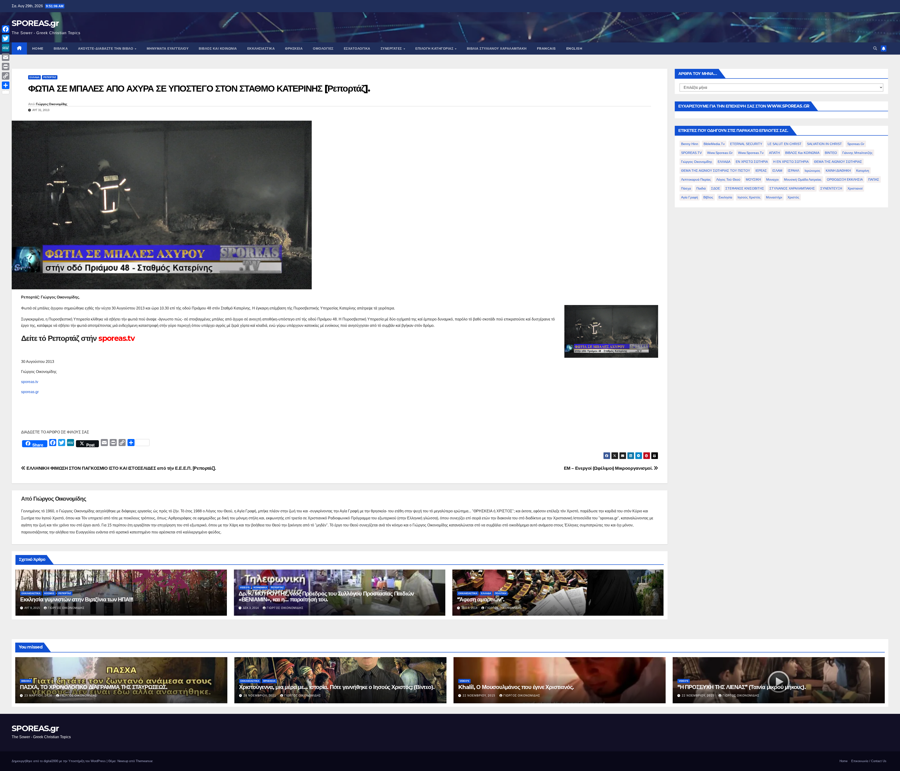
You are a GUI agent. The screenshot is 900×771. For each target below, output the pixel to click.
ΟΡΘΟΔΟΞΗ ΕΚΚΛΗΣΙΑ (845, 179)
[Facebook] (5, 29)
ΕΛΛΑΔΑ (34, 77)
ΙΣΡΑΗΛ (793, 170)
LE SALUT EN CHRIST (785, 144)
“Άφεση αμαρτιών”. (481, 599)
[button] (875, 48)
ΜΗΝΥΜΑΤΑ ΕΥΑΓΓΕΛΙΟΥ (168, 48)
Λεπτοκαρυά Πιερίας (696, 179)
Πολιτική (500, 593)
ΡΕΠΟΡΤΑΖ (49, 77)
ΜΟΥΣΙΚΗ (753, 179)
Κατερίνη (862, 170)
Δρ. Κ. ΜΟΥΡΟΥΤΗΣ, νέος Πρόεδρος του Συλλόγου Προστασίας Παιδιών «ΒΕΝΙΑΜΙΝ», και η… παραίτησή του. (326, 596)
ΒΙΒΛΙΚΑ (61, 48)
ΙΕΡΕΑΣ (761, 170)
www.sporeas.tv (751, 153)
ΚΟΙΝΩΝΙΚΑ (260, 587)
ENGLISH (574, 48)
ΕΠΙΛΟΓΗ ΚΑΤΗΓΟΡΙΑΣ (434, 48)
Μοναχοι (772, 179)
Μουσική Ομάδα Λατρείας (802, 179)
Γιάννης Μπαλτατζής (857, 153)
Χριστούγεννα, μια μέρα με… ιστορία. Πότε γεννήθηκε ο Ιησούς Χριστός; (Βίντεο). (336, 687)
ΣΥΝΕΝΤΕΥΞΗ (831, 188)
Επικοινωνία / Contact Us (868, 761)
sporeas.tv (29, 382)
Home (844, 761)
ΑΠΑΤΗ (774, 153)
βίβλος (708, 197)
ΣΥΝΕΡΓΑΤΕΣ (392, 48)
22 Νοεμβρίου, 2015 (479, 695)
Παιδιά (701, 188)
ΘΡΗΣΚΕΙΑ (294, 48)
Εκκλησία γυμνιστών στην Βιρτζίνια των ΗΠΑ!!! (76, 599)
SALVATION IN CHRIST (824, 144)
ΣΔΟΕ (715, 188)
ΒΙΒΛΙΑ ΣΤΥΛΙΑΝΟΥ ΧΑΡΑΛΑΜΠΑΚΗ (497, 48)
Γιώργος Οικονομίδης (51, 104)
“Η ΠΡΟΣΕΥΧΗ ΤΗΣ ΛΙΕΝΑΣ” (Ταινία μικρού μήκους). (741, 687)
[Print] (5, 66)
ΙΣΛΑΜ (777, 170)
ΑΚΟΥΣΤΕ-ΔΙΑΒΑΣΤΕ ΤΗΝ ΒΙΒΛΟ (106, 48)
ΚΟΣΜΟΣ (49, 593)
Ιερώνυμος (812, 170)
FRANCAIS (546, 48)
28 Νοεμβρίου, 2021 (260, 695)
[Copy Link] (5, 76)
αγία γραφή (689, 197)
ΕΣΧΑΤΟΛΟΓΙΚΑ (357, 48)
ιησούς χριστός (749, 197)
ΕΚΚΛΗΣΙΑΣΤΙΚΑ (261, 48)
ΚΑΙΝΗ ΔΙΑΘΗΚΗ (838, 170)
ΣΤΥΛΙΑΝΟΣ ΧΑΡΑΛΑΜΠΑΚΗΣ (792, 188)
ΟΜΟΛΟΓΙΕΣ (323, 48)
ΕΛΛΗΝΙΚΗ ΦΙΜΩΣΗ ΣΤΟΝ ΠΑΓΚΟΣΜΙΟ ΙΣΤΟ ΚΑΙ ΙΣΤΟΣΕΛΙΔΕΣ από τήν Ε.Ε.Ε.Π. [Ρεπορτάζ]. (121, 468)
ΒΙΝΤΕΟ (831, 153)
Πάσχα (686, 188)
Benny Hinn (689, 144)
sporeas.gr (30, 392)
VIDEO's (245, 587)
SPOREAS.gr (35, 23)
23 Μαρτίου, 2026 (38, 695)
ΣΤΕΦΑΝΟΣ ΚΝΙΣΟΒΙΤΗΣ (744, 188)
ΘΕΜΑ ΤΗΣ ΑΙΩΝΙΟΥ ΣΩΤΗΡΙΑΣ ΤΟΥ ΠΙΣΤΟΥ (715, 170)
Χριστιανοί (855, 188)
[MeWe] (5, 47)
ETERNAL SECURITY (746, 144)
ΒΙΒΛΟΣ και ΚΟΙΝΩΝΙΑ (218, 48)
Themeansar (144, 761)
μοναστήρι (774, 197)
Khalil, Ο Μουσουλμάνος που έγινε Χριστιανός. (516, 687)
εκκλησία (725, 197)
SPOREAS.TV (691, 153)
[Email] (5, 57)
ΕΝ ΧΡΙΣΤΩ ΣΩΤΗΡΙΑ (752, 162)
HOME (37, 48)
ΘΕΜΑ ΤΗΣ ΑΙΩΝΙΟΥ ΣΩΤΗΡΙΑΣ (838, 162)
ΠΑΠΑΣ (873, 179)
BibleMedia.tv (714, 144)
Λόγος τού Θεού (728, 179)
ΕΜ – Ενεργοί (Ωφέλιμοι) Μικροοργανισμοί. (609, 468)
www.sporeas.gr (720, 153)
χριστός (793, 197)
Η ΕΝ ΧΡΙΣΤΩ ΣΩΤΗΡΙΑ (791, 162)
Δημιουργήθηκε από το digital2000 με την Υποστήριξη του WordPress (59, 761)
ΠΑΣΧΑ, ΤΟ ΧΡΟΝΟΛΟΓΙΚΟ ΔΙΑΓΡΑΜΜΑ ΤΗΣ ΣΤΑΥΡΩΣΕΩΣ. (93, 687)
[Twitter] (5, 38)
